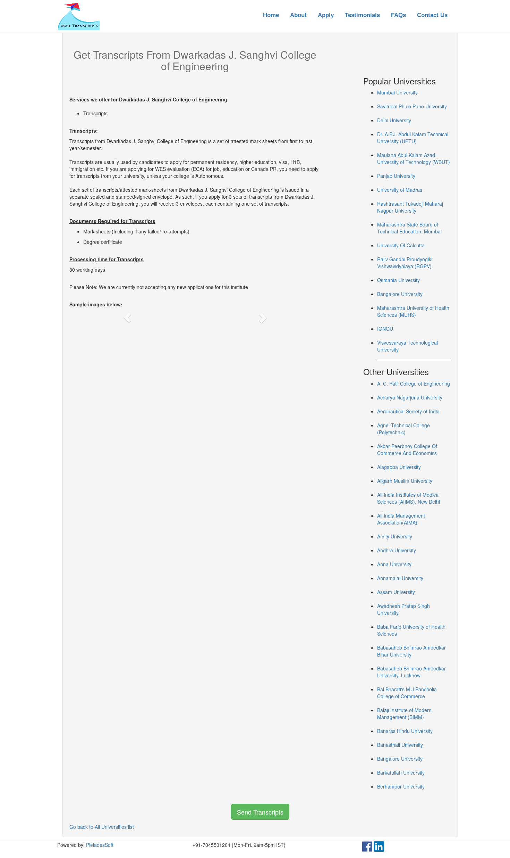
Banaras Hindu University (405, 730)
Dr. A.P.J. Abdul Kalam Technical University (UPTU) (412, 138)
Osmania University (398, 280)
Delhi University (394, 120)
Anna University (394, 564)
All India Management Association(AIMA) (401, 519)
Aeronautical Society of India (408, 411)
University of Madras (399, 189)
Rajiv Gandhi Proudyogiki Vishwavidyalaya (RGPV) (404, 263)
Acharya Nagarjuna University (409, 397)
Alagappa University (399, 466)
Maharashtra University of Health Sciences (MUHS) (413, 311)
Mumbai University (397, 92)
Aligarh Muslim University (404, 480)
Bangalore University (400, 293)
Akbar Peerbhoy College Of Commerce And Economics (407, 449)
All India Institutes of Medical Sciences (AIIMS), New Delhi (408, 498)
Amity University (394, 536)
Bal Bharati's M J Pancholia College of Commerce (407, 693)
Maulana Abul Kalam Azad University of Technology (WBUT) (413, 158)
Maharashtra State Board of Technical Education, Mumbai (409, 228)
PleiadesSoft (99, 844)
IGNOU (385, 328)
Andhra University (396, 550)
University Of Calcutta (401, 245)
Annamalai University (400, 578)
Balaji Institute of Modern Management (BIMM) (404, 713)
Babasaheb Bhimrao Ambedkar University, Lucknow (411, 672)
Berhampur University (401, 786)
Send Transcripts (260, 811)
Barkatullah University (401, 772)
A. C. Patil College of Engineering (413, 383)
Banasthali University (400, 744)
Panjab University (396, 175)
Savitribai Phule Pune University (412, 106)
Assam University (396, 591)
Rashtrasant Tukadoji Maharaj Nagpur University (410, 207)
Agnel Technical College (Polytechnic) (403, 429)
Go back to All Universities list (101, 826)
